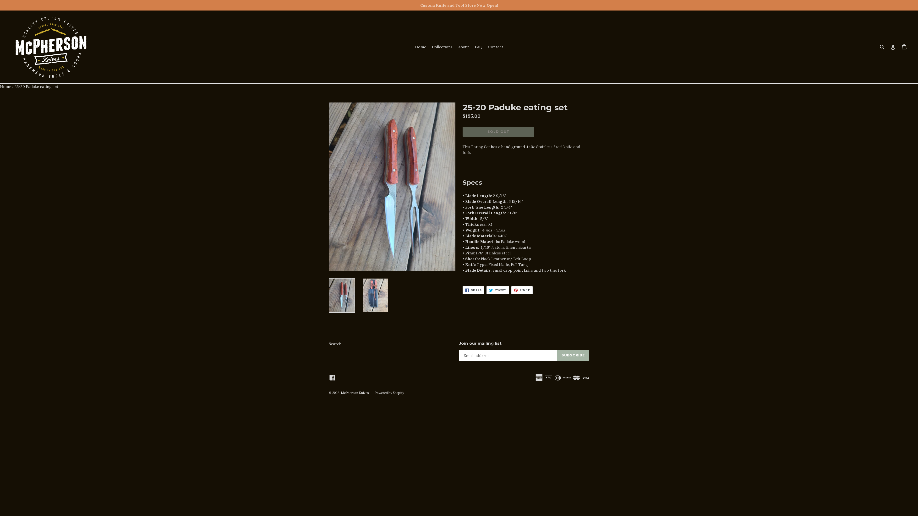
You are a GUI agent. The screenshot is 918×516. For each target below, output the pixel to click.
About (463, 46)
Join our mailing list (480, 343)
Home (420, 46)
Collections (442, 46)
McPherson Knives (355, 393)
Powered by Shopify (389, 393)
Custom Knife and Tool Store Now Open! (459, 5)
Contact (495, 46)
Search (335, 343)
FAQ (478, 46)
